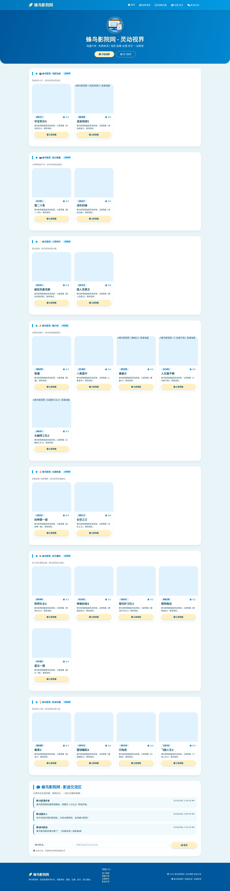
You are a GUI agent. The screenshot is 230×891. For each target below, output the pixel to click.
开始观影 (105, 54)
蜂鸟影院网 (43, 5)
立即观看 (52, 134)
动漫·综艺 (178, 5)
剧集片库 (105, 876)
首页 (132, 4)
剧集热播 (162, 5)
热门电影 (105, 873)
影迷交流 (194, 5)
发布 (185, 845)
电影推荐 (146, 5)
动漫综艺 (105, 879)
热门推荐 (126, 54)
